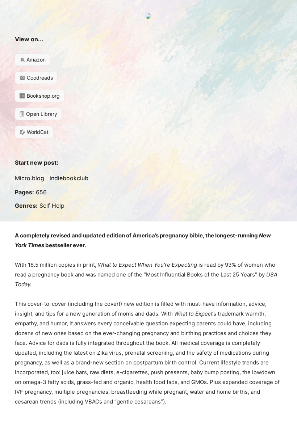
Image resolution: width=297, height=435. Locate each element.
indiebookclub (69, 178)
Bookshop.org (42, 96)
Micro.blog (29, 178)
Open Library (41, 114)
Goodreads (39, 78)
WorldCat (37, 132)
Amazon (35, 59)
